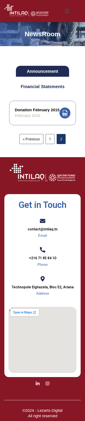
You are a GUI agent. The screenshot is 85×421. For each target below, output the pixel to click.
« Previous (31, 139)
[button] (67, 11)
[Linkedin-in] (37, 383)
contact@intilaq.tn (43, 229)
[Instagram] (47, 383)
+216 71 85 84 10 (42, 258)
